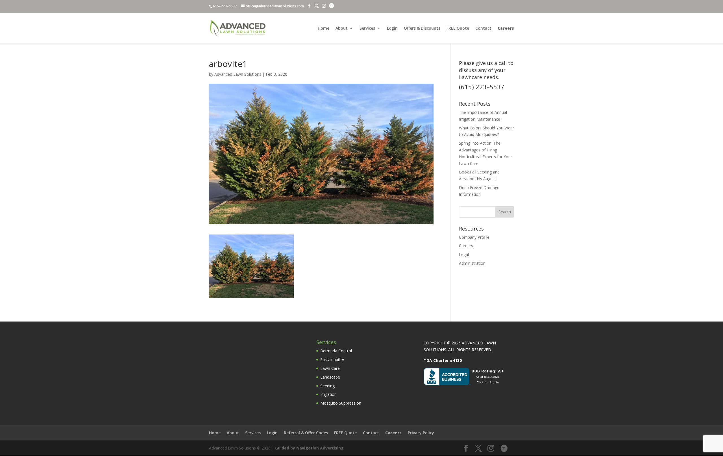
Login (392, 28)
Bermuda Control (336, 350)
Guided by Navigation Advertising (309, 448)
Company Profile (474, 237)
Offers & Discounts (422, 28)
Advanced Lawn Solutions (237, 74)
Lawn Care (330, 368)
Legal (464, 254)
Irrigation (328, 394)
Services (367, 28)
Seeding (327, 385)
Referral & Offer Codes (306, 432)
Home (323, 28)
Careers (466, 245)
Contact (483, 28)
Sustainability (332, 359)
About (342, 28)
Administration (472, 263)
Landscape (330, 377)
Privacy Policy (421, 432)
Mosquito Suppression (340, 403)
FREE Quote (458, 28)
